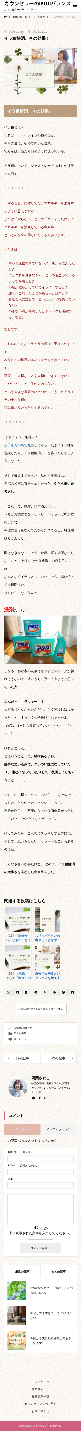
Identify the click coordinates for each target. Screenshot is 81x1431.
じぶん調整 (20, 1033)
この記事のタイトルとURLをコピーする (40, 1008)
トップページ (40, 1382)
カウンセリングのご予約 (40, 1403)
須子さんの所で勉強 (19, 445)
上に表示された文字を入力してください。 (40, 1233)
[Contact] (46, 1098)
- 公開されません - (23, 1165)
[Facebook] (40, 1098)
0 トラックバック (58, 1129)
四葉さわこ (28, 1027)
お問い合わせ (40, 1411)
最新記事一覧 (40, 1396)
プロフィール (40, 1389)
